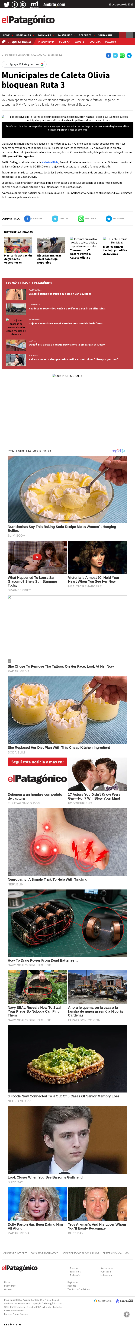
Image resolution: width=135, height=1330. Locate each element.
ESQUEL (32, 341)
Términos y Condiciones (79, 1289)
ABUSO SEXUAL (35, 290)
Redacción (75, 1275)
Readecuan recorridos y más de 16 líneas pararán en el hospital (67, 308)
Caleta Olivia (50, 162)
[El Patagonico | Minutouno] (34, 4)
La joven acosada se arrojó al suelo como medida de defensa (65, 323)
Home (6, 35)
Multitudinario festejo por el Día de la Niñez (115, 250)
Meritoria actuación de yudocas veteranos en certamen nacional (18, 261)
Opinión (8, 1289)
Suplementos (107, 1268)
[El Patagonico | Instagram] (23, 4)
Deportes (85, 35)
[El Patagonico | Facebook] (15, 4)
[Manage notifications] (127, 1314)
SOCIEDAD (33, 355)
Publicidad (106, 1271)
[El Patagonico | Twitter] (7, 4)
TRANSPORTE (34, 304)
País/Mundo (65, 35)
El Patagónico (9, 54)
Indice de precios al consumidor (80, 1253)
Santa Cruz (105, 35)
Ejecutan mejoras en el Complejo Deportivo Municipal (49, 261)
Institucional (106, 1275)
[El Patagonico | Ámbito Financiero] (54, 4)
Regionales (23, 35)
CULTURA (94, 41)
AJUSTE (79, 41)
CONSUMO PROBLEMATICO (44, 1253)
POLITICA (64, 41)
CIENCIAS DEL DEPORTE (15, 1253)
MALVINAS (111, 41)
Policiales (44, 35)
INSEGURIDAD (46, 41)
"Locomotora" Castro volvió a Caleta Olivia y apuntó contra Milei (83, 255)
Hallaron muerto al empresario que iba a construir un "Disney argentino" (73, 359)
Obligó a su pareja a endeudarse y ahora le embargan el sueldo (67, 344)
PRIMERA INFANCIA (112, 1253)
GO (127, 1253)
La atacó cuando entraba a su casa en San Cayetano (60, 293)
